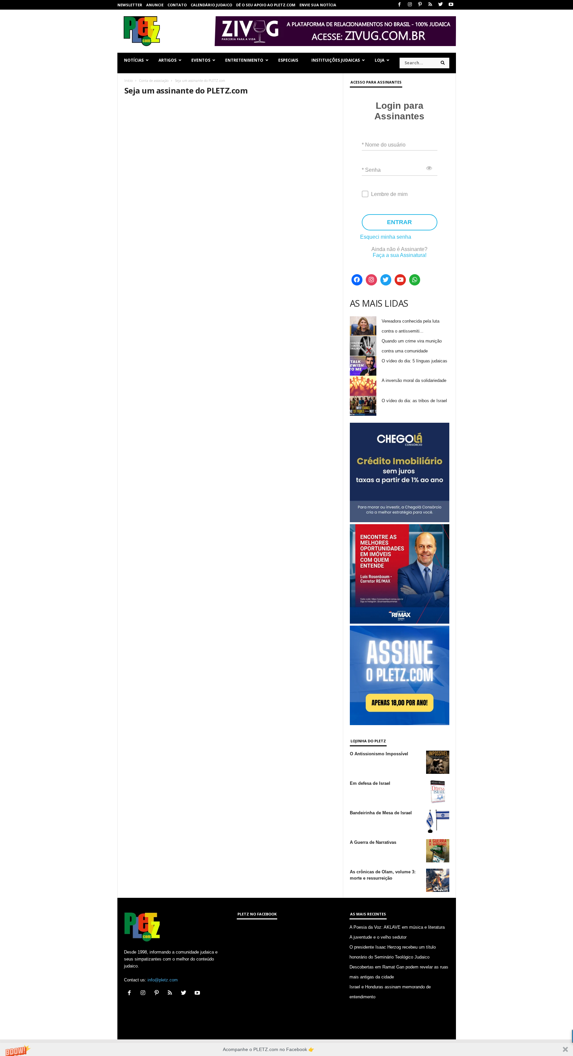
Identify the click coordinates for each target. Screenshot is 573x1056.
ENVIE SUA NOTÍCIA (317, 4)
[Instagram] (410, 5)
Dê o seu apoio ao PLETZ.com (265, 4)
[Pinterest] (420, 5)
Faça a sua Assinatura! (399, 255)
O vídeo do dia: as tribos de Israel (414, 400)
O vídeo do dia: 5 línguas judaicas (414, 360)
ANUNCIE (154, 4)
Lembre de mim (389, 194)
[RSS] (430, 5)
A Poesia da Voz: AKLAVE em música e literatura (397, 927)
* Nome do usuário (384, 145)
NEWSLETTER (129, 4)
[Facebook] (400, 5)
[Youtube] (451, 5)
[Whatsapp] (415, 280)
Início (128, 80)
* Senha (371, 170)
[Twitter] (441, 5)
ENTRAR (399, 222)
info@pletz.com (163, 979)
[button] (286, 1049)
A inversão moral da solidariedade (414, 380)
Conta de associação (153, 80)
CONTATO (177, 4)
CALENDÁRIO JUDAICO (211, 4)
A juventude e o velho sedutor (378, 937)
